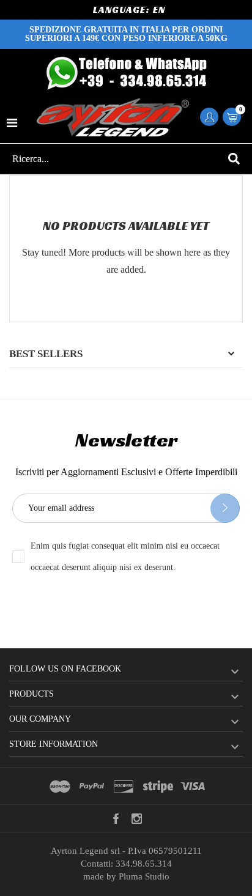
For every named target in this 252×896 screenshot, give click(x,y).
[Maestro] (60, 786)
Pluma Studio (144, 876)
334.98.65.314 (144, 863)
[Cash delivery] (158, 786)
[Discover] (123, 786)
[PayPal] (92, 786)
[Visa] (192, 786)
